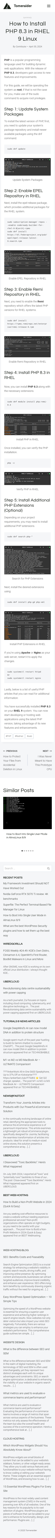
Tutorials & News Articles (21, 1021)
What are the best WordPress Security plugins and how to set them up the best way (26, 930)
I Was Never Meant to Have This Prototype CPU (43, 760)
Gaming (27, 18)
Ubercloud (11, 981)
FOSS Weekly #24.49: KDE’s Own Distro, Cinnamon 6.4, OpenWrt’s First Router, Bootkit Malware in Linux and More (26, 955)
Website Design (14, 1342)
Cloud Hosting (13, 1438)
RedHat (19, 736)
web (29, 736)
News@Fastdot (14, 1096)
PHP (8, 736)
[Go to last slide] (7, 823)
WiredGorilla (13, 944)
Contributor (21, 46)
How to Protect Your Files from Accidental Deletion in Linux (12, 760)
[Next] (48, 823)
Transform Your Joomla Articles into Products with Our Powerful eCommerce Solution (26, 1107)
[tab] (22, 850)
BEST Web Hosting (15, 1195)
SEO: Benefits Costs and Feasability (23, 1257)
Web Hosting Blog (16, 1250)
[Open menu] (49, 6)
